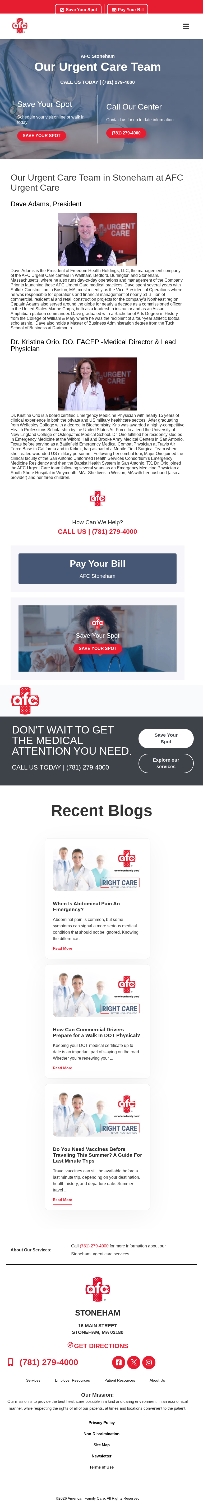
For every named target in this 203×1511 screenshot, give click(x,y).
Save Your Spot (81, 9)
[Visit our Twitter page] (133, 1362)
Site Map (102, 1445)
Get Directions (101, 1346)
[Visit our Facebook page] (118, 1362)
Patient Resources (119, 1380)
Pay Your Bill (130, 9)
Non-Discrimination (101, 1433)
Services (33, 1380)
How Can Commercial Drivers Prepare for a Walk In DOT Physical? (96, 1032)
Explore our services (166, 763)
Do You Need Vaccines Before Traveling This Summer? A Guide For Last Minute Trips (97, 1155)
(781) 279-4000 (118, 82)
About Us (157, 1380)
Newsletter (102, 1456)
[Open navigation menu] (186, 26)
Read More (62, 948)
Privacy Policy (102, 1422)
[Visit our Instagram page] (148, 1362)
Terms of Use (101, 1467)
